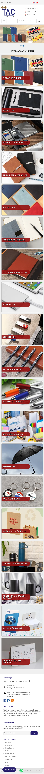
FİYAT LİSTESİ (31, 11)
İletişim (7, 765)
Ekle (34, 733)
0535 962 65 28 (9, 769)
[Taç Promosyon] (8, 11)
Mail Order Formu (10, 756)
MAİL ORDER (31, 15)
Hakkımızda (8, 751)
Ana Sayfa (8, 742)
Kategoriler (8, 745)
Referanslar (8, 759)
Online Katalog (9, 748)
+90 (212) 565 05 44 (15, 688)
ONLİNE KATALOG (32, 8)
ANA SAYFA (7, 2)
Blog (6, 762)
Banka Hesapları (10, 754)
